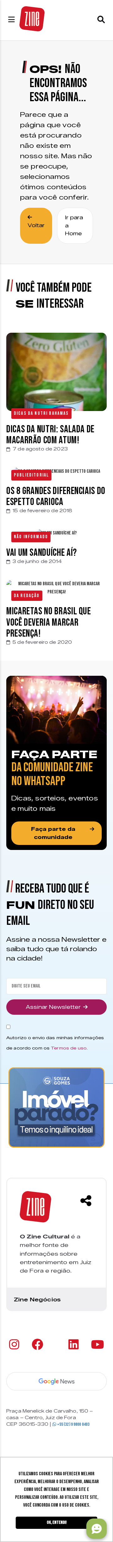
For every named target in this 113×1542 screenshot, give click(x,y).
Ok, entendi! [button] (57, 1522)
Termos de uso (69, 1047)
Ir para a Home (74, 226)
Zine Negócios (37, 1299)
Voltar (36, 225)
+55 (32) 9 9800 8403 (72, 1424)
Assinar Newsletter (53, 1007)
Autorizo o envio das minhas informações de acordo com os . (55, 1042)
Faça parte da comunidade (53, 833)
